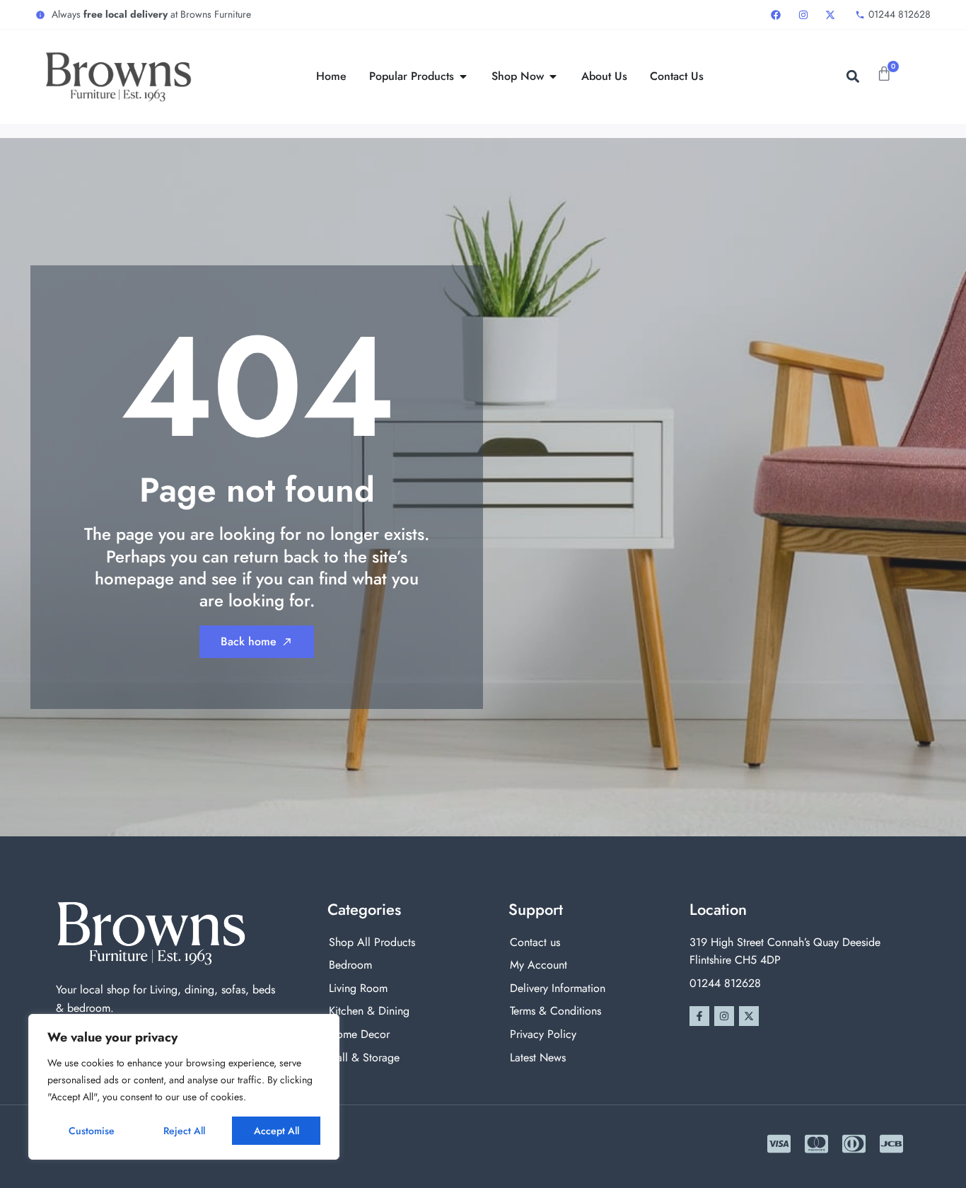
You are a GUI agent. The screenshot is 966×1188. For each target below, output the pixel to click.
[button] (852, 76)
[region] (183, 1087)
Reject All (184, 1131)
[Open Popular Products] (463, 76)
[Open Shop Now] (553, 76)
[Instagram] (724, 1016)
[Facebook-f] (699, 1016)
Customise (92, 1131)
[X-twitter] (749, 1016)
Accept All (276, 1131)
